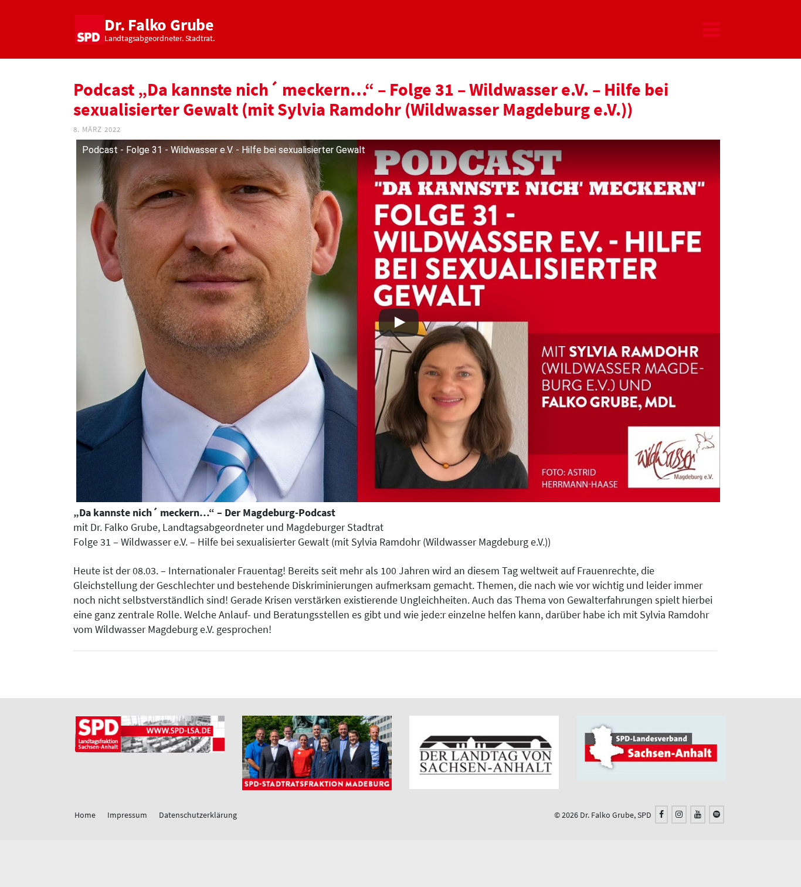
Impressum (127, 815)
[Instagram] (679, 814)
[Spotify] (716, 814)
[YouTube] (697, 814)
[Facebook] (661, 814)
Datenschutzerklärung (198, 815)
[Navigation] (711, 29)
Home (85, 815)
